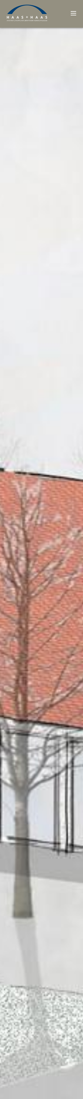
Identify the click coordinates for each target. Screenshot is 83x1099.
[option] (41, 549)
